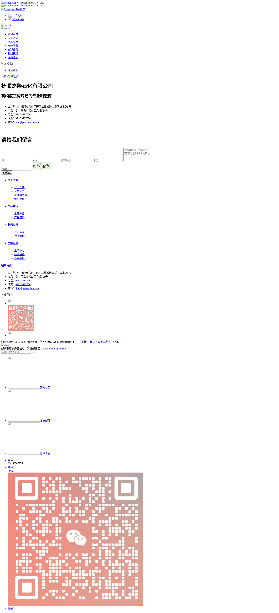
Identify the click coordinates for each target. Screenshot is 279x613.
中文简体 (17, 15)
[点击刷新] (41, 165)
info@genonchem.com (27, 122)
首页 (3, 76)
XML (116, 341)
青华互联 (95, 341)
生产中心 (19, 250)
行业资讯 (19, 235)
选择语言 (19, 9)
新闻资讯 (13, 53)
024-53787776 (23, 280)
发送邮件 (45, 420)
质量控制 (19, 258)
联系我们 (13, 57)
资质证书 (19, 191)
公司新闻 (19, 232)
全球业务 (13, 49)
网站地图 (106, 341)
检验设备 (19, 254)
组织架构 (19, 199)
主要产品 (19, 213)
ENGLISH (18, 19)
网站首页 (13, 34)
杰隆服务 (13, 45)
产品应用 (19, 217)
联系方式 (6, 265)
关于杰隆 (13, 38)
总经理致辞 (20, 195)
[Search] (6, 25)
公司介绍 (19, 187)
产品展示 (13, 41)
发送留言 (7, 172)
